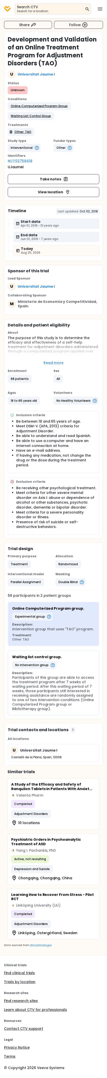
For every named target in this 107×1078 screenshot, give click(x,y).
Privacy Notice (17, 1047)
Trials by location (19, 981)
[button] (39, 106)
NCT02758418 (20, 161)
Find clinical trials (19, 972)
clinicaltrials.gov (41, 945)
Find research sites (21, 1000)
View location (50, 192)
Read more (54, 362)
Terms (9, 1056)
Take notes (50, 179)
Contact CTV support (23, 1028)
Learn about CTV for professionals (35, 1009)
